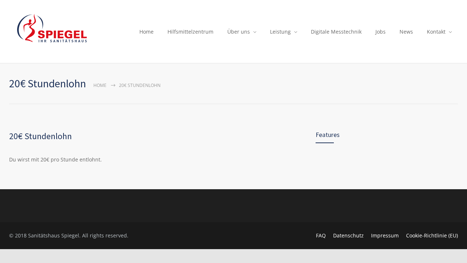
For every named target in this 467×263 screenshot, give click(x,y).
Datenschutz (348, 235)
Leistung (280, 31)
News (406, 31)
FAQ (321, 235)
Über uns (238, 31)
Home (146, 31)
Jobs (380, 31)
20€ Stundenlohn (40, 136)
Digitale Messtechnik (336, 31)
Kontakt (436, 31)
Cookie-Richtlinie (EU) (432, 235)
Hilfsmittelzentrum (190, 31)
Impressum (385, 235)
